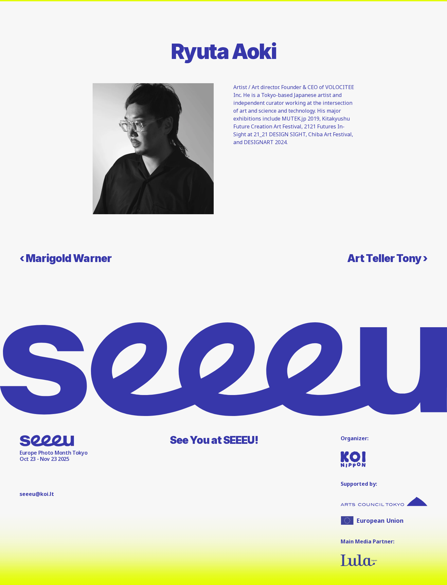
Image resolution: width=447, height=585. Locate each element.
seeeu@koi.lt (37, 494)
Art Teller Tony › (387, 258)
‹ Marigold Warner (66, 258)
